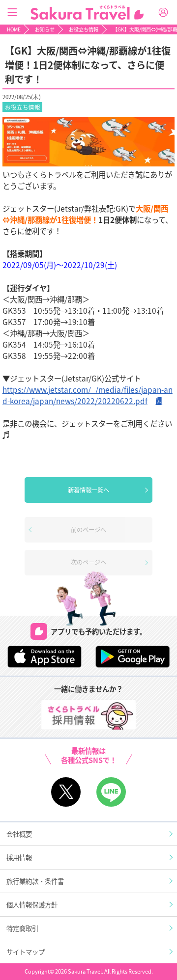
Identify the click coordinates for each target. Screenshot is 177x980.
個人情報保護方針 (32, 904)
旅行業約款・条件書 (35, 881)
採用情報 (19, 857)
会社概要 (19, 834)
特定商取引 (22, 928)
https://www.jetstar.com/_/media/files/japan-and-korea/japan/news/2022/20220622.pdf (87, 395)
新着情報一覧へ (88, 490)
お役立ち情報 (22, 107)
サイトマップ (25, 951)
